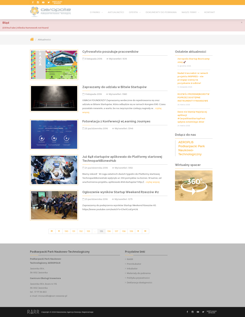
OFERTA (133, 12)
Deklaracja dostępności (139, 282)
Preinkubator (134, 263)
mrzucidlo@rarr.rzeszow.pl (52, 295)
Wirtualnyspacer (57, 2)
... (95, 231)
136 (109, 231)
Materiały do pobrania (139, 273)
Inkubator (132, 268)
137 (116, 231)
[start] (52, 231)
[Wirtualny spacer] (193, 185)
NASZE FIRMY (189, 12)
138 (124, 231)
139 (131, 231)
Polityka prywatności (138, 277)
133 (88, 231)
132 (81, 231)
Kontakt (209, 12)
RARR (130, 259)
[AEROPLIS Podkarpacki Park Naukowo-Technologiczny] (50, 12)
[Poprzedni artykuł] (59, 231)
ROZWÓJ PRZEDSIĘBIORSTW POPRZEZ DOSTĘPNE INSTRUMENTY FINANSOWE (194, 97)
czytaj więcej (153, 182)
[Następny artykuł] (138, 231)
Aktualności (116, 12)
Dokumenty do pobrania (161, 12)
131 (73, 231)
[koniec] (145, 231)
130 (66, 231)
